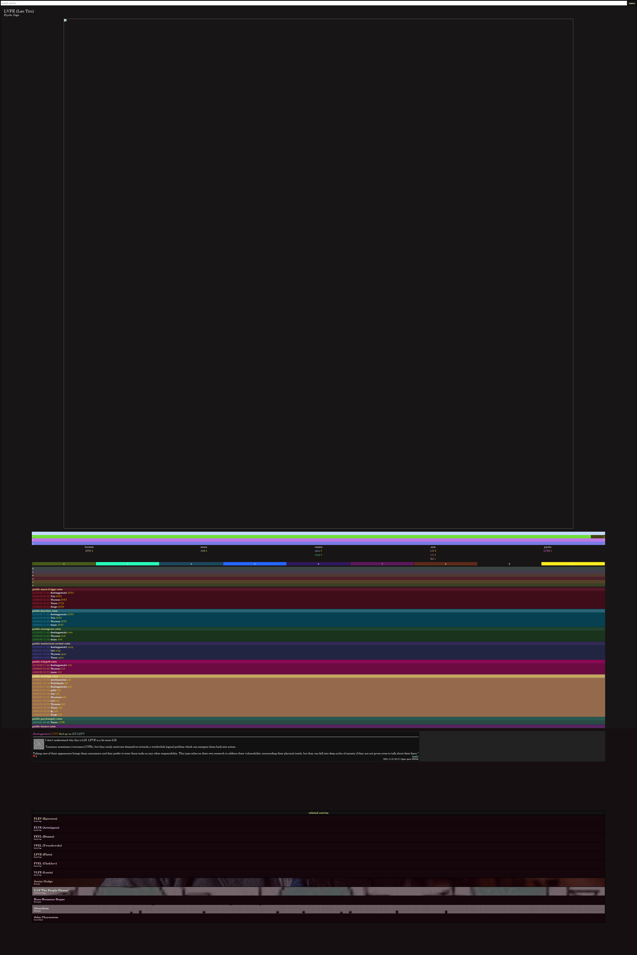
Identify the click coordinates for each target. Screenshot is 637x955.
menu (632, 3)
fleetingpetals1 (42, 733)
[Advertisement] (100, 787)
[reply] (415, 756)
